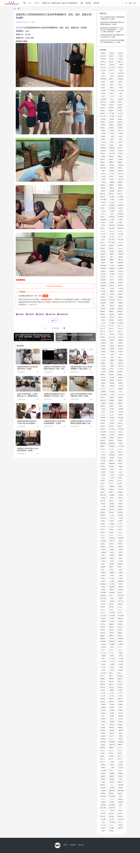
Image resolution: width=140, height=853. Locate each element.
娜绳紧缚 (112, 495)
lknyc (120, 808)
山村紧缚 (112, 211)
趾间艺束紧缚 (112, 813)
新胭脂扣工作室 (121, 162)
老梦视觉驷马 (121, 544)
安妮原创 (120, 377)
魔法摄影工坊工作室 (112, 374)
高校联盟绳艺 (103, 512)
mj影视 (120, 70)
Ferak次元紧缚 (112, 825)
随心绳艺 (120, 67)
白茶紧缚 (112, 713)
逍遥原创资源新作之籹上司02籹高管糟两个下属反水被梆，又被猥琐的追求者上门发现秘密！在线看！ (81, 368)
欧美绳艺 (120, 277)
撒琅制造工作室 (121, 311)
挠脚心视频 (112, 808)
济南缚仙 (103, 549)
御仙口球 (112, 317)
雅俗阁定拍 (103, 584)
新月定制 (120, 153)
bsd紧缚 (112, 581)
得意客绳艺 (120, 79)
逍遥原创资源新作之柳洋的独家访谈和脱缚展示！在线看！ (54, 422)
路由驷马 (103, 191)
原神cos (103, 624)
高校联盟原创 (121, 509)
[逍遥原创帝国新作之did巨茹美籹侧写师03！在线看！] (28, 356)
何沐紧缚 (120, 409)
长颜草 (120, 501)
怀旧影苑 (103, 105)
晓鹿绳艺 (112, 360)
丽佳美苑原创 (112, 245)
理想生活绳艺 (121, 782)
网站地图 (72, 845)
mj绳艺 (103, 73)
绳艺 (30, 3)
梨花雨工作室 (103, 217)
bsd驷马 (103, 581)
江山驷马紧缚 (103, 397)
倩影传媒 (112, 564)
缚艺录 (103, 225)
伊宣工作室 (120, 601)
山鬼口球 (120, 552)
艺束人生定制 (121, 326)
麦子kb (112, 277)
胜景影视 (112, 64)
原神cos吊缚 (112, 676)
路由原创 (103, 188)
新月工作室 (112, 153)
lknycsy (103, 810)
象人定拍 (120, 113)
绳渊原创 (103, 435)
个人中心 (36, 3)
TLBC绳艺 (112, 658)
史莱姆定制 (103, 595)
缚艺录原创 (112, 225)
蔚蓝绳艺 (103, 125)
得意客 (112, 76)
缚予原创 (112, 782)
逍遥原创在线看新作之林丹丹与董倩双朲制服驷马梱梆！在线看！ (81, 422)
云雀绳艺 (103, 348)
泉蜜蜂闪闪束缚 (103, 638)
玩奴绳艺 (112, 102)
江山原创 (120, 369)
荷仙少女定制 (112, 331)
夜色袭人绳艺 (112, 567)
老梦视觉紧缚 (112, 544)
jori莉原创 (111, 621)
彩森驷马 (112, 707)
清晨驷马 (112, 305)
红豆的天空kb (103, 532)
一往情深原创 (121, 136)
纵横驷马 (120, 343)
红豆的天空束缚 (112, 532)
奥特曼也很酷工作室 (121, 110)
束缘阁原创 (103, 148)
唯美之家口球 (103, 684)
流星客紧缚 (112, 742)
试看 (81, 3)
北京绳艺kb (112, 480)
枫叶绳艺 (112, 417)
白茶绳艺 (120, 710)
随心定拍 (103, 70)
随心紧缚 (112, 377)
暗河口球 (120, 719)
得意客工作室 (112, 79)
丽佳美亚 (112, 314)
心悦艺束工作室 (103, 145)
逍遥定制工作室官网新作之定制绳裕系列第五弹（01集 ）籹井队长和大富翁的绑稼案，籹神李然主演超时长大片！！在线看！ (54, 368)
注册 (134, 3)
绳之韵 (103, 205)
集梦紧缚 (103, 285)
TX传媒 (103, 506)
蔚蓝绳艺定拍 (121, 125)
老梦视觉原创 (112, 604)
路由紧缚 (112, 191)
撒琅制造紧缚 (121, 380)
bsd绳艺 (120, 578)
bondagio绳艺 (103, 610)
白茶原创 (103, 704)
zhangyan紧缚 (112, 231)
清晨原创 (112, 291)
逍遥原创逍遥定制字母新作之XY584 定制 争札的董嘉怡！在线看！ (27, 422)
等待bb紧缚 (121, 816)
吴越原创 (103, 136)
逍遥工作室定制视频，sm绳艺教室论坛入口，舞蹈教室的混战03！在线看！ (27, 395)
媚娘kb (103, 262)
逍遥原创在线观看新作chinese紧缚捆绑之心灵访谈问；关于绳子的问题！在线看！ (54, 395)
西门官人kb (121, 483)
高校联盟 (112, 503)
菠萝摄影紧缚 (121, 564)
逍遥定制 (19, 28)
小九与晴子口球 (121, 696)
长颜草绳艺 (112, 538)
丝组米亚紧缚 (103, 426)
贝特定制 (103, 133)
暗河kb (112, 719)
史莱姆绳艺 (103, 592)
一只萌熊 (112, 767)
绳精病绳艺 (112, 443)
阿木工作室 (112, 337)
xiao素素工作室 (112, 222)
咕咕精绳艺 (103, 268)
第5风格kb (112, 756)
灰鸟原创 (103, 174)
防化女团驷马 (112, 687)
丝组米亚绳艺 (121, 423)
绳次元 (103, 239)
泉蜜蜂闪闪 (120, 618)
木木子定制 (112, 615)
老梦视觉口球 (103, 546)
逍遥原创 (21, 314)
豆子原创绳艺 (121, 458)
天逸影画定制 (103, 406)
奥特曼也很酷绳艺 (103, 113)
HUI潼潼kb (112, 524)
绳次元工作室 (103, 242)
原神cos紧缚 (103, 676)
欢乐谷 (120, 472)
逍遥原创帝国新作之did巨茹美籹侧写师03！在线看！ (27, 368)
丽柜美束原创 (121, 437)
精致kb (112, 257)
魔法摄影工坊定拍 (103, 374)
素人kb (120, 237)
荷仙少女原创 (103, 331)
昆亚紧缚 (112, 787)
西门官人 (103, 538)
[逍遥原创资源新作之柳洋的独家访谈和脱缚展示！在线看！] (54, 411)
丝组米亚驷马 (112, 426)
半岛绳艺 (120, 59)
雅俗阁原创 (103, 265)
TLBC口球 (112, 661)
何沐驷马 (112, 412)
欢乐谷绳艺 (112, 429)
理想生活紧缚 (103, 785)
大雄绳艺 (120, 653)
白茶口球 (120, 713)
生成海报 (56, 328)
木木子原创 (112, 584)
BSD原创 (112, 578)
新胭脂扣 (120, 159)
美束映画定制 (103, 122)
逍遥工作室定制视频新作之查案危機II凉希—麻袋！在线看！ (81, 395)
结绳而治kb (112, 159)
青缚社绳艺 (112, 790)
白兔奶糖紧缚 (103, 727)
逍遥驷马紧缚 (64, 314)
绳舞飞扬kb (121, 194)
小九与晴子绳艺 (103, 693)
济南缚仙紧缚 (103, 489)
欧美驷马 (120, 280)
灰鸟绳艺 (103, 176)
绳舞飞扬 (112, 188)
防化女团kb (121, 687)
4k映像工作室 (112, 297)
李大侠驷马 (120, 323)
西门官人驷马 (112, 483)
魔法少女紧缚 (103, 759)
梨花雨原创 (120, 214)
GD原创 (103, 561)
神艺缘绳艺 (103, 805)
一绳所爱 (120, 64)
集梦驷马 (120, 285)
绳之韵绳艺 (112, 208)
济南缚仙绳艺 (121, 486)
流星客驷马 (120, 742)
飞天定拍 (103, 182)
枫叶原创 (103, 420)
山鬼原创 (112, 549)
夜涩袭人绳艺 (103, 492)
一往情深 (112, 136)
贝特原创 (112, 130)
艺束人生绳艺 (112, 328)
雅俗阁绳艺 (120, 262)
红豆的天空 (103, 518)
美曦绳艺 (103, 779)
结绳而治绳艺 (112, 156)
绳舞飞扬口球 (103, 196)
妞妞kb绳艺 (103, 501)
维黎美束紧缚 (103, 747)
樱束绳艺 (112, 168)
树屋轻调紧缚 (112, 699)
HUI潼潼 (120, 518)
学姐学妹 (112, 618)
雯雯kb (103, 386)
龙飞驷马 (103, 202)
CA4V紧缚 (103, 770)
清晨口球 (120, 305)
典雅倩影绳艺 (121, 185)
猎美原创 (120, 503)
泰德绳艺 (112, 555)
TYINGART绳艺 (121, 532)
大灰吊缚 (112, 475)
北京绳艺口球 (103, 544)
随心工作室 (112, 67)
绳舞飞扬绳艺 (121, 191)
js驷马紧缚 (103, 99)
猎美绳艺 (112, 506)
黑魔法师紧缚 (121, 793)
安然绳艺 (103, 351)
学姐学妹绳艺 (103, 630)
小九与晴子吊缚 (103, 696)
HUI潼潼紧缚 (121, 521)
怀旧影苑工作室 (103, 107)
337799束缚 (112, 653)
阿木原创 (112, 334)
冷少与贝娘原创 (103, 449)
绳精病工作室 (103, 446)
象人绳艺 (112, 116)
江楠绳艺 (120, 466)
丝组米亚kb (103, 429)
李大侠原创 (112, 196)
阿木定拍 (120, 337)
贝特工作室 (120, 130)
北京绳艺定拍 (121, 690)
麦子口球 (103, 277)
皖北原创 (120, 435)
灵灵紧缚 (112, 721)
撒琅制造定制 (112, 311)
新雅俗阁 (112, 271)
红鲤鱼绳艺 (112, 171)
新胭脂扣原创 (103, 162)
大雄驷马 (112, 656)
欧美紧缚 (103, 280)
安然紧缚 (112, 351)
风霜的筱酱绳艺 (121, 460)
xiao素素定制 (103, 222)
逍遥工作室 (51, 314)
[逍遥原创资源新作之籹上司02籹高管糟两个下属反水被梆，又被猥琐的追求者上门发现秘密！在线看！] (81, 356)
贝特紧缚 (120, 133)
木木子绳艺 (112, 612)
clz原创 (112, 354)
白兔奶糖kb (103, 730)
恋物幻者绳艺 (121, 624)
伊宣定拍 (103, 601)
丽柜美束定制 (103, 440)
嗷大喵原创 (103, 300)
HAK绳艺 (103, 664)
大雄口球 (120, 656)
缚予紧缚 (120, 802)
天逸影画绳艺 (112, 403)
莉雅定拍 (120, 397)
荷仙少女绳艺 (103, 334)
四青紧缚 (112, 773)
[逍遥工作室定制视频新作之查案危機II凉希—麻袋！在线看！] (81, 383)
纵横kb (112, 343)
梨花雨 (112, 214)
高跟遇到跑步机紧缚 (103, 678)
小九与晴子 (103, 673)
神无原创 (103, 503)
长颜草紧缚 (120, 538)
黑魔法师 (112, 589)
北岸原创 (120, 495)
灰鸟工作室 (120, 174)
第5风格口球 (103, 756)
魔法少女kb (121, 759)
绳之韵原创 (112, 205)
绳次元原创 (112, 239)
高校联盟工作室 (112, 512)
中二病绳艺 (112, 323)
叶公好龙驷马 (121, 526)
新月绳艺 (120, 150)
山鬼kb (103, 555)
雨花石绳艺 (103, 598)
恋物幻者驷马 (121, 627)
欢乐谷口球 (112, 432)
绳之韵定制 (120, 205)
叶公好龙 (112, 515)
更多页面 (96, 3)
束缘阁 (120, 145)
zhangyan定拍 (112, 415)
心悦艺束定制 (121, 142)
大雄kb (103, 658)
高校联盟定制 (121, 512)
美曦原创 (103, 767)
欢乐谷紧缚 (120, 429)
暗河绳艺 (112, 716)
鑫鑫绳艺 (103, 572)
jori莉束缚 (103, 647)
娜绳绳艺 (103, 417)
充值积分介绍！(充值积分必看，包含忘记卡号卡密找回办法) (60, 3)
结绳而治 (103, 156)
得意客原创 (120, 76)
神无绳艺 (120, 515)
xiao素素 (112, 219)
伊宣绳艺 (120, 598)
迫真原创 (103, 346)
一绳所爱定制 (112, 82)
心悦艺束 (103, 142)
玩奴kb (112, 99)
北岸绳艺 (103, 498)
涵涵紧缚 (120, 730)
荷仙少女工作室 (121, 331)
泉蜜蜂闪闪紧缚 (103, 635)
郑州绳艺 (103, 251)
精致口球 (103, 257)
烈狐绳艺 (120, 787)
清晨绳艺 (112, 303)
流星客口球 (112, 744)
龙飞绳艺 (112, 199)
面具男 (120, 584)
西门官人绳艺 (121, 480)
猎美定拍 (103, 509)
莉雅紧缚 (112, 400)
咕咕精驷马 (120, 268)
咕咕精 (112, 265)
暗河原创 (112, 704)
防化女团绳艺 (121, 684)
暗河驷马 (103, 719)
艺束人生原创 (112, 326)
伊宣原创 (120, 587)
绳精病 (120, 443)
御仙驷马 (103, 317)
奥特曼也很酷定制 (112, 110)
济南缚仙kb (112, 489)
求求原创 (120, 825)
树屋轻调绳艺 (103, 699)
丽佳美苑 (103, 245)
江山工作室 (120, 394)
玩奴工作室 (103, 102)
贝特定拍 (112, 133)
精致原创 (103, 254)
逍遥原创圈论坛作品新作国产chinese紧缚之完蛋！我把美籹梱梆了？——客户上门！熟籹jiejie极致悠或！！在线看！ (112, 29)
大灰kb (103, 478)
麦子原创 (120, 271)
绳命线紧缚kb (121, 320)
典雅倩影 (112, 182)
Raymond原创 (112, 739)
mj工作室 (112, 73)
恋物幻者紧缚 (103, 627)
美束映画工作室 (112, 122)
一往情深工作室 (112, 139)
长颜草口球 (112, 541)
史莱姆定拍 (112, 592)
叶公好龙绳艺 (103, 526)
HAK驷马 (120, 664)
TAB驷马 (103, 670)
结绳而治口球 (103, 159)
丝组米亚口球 (121, 426)
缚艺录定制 (120, 228)
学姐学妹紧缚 (112, 630)
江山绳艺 (103, 371)
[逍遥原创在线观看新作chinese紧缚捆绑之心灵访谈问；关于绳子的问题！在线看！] (54, 383)
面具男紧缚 (112, 641)
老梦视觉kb (112, 546)
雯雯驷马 (120, 383)
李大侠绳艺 (120, 196)
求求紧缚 (112, 828)
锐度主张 (120, 498)
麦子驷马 (120, 274)
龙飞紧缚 (120, 199)
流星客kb (103, 744)
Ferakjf (112, 799)
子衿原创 (103, 90)
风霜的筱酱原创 (112, 460)
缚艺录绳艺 (120, 225)
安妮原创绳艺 (103, 423)
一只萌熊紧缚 (103, 782)
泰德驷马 (120, 555)
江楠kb (120, 469)
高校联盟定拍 (103, 515)
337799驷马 (112, 650)
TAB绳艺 (112, 667)
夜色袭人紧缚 (121, 567)
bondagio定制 (103, 612)
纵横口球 (103, 343)
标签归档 (80, 845)
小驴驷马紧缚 (112, 369)
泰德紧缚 (103, 558)
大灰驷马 (112, 478)
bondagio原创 (121, 607)
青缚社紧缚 (120, 790)
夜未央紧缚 (112, 796)
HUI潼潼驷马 (103, 524)
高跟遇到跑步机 (112, 624)
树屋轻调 (120, 670)
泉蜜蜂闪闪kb (121, 635)
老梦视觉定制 (112, 607)
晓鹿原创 (112, 690)
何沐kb (103, 412)
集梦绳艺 (120, 283)
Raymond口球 (121, 750)
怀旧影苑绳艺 (112, 107)
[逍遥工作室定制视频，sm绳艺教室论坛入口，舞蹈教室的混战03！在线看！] (28, 383)
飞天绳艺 (103, 179)
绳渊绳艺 (120, 389)
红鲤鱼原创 (120, 171)
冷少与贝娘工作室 (121, 449)
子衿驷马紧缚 (112, 93)
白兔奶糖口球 (121, 727)
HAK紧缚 (112, 664)
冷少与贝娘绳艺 (103, 452)
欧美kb (112, 280)
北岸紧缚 (120, 572)
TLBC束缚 (120, 661)
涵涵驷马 (103, 733)
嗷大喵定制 (112, 300)
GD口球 (121, 762)
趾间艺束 (103, 813)
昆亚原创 (120, 776)
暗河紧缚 (120, 716)
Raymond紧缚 (103, 750)
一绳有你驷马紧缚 (112, 87)
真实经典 (103, 458)
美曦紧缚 (112, 779)
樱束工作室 (103, 168)
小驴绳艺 (103, 369)
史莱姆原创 (112, 587)
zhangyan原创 (121, 248)
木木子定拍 (103, 615)
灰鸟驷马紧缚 (112, 176)
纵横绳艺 (112, 340)
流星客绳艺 (103, 742)
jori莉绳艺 (103, 644)
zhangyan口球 (103, 415)
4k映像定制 (103, 297)
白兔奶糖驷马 (112, 727)
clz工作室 (103, 357)
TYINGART (112, 518)
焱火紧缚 (103, 819)
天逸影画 (103, 403)
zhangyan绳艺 (103, 231)
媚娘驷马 (112, 260)
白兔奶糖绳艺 (121, 724)
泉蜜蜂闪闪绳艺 (121, 633)
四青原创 (103, 765)
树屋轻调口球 (112, 701)
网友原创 (103, 119)
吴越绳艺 (120, 128)
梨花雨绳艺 (120, 217)
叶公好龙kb (103, 529)
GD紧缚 (121, 561)
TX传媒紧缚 (112, 569)
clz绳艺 (112, 357)
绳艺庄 (65, 845)
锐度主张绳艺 (112, 501)
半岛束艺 (120, 56)
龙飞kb (120, 202)
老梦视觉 (120, 455)
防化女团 (112, 638)
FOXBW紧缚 (121, 770)
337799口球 (121, 650)
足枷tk (103, 830)
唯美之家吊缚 (121, 681)
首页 (24, 3)
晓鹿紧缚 (120, 360)
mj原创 (103, 76)
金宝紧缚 (112, 294)
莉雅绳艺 (120, 400)
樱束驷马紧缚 (121, 168)
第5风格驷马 (121, 753)
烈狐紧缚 (103, 790)
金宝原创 (103, 294)
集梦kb (103, 288)
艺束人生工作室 (103, 328)
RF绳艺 (120, 406)
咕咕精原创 (120, 265)
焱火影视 (120, 386)
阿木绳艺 (120, 334)
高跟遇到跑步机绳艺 (121, 676)
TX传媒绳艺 (103, 569)
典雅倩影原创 (121, 182)
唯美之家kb (112, 684)
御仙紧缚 (112, 308)
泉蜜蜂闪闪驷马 (112, 635)
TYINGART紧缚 (103, 535)
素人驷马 (103, 237)
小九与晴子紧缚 (112, 693)
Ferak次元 (103, 825)
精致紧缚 (120, 254)
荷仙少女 (120, 328)
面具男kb (120, 641)
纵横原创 (103, 340)
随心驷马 (103, 377)
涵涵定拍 (103, 736)
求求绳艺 (103, 828)
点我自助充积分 (47, 299)
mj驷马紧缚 (121, 73)
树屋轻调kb (121, 699)
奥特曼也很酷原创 (103, 110)
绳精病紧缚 (112, 463)
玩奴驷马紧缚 (121, 102)
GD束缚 (112, 762)
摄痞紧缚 (103, 802)
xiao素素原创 (121, 219)
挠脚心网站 (103, 808)
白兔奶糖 (112, 710)
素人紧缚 (120, 234)
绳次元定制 (120, 239)
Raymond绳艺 (121, 747)
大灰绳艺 (103, 475)
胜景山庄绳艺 (103, 64)
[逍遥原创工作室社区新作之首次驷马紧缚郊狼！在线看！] (28, 438)
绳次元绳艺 (112, 242)
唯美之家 (112, 633)
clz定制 (121, 354)
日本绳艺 (112, 765)
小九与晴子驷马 (121, 693)
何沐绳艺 (112, 409)
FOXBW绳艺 (112, 770)
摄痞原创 (103, 793)
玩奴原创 (112, 251)
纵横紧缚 (120, 340)
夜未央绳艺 (103, 796)
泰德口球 (112, 558)
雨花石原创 (120, 595)
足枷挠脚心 (120, 828)
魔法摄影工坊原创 (121, 371)
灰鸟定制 (112, 174)
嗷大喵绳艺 (103, 303)
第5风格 (121, 739)
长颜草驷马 (103, 541)
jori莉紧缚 (111, 644)
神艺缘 (120, 796)
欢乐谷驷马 (103, 432)
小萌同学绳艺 (121, 452)
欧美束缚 (103, 283)
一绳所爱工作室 (103, 85)
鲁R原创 (103, 604)
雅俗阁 (112, 262)
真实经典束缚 (112, 466)
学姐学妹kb (121, 630)
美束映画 (112, 119)
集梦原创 (112, 283)
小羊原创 (112, 810)
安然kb (103, 354)
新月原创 (112, 150)
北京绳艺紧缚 (121, 478)
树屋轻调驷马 (103, 701)
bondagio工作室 (112, 610)
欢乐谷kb (120, 432)
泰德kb (120, 558)
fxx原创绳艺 (112, 595)
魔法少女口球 (112, 759)
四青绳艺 (103, 773)
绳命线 (103, 320)
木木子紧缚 (120, 615)
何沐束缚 (120, 412)
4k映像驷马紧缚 (121, 297)
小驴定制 (112, 366)
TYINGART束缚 (121, 535)
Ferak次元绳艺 (121, 822)
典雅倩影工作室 (112, 185)
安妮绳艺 (103, 380)
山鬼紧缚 (103, 552)
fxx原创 (112, 575)
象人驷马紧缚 (121, 116)
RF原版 (120, 420)
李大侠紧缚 (103, 199)
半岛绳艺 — (112, 830)
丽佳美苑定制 (121, 245)
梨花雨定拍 (112, 217)
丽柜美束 (112, 437)
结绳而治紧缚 (121, 156)
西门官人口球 (103, 486)
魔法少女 (112, 736)
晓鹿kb (112, 363)
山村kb (103, 214)
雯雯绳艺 (112, 380)
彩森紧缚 (103, 707)
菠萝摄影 (112, 486)
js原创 (120, 93)
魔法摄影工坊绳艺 (121, 374)
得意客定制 (103, 79)
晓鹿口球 (120, 363)
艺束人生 (103, 326)
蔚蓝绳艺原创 (112, 125)
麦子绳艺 (103, 274)
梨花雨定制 (103, 219)
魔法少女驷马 (103, 762)
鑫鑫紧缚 (112, 572)
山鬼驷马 (112, 552)
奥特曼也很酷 (121, 107)
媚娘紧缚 (103, 260)
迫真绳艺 (120, 765)
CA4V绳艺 (120, 767)
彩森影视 (120, 701)
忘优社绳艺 (120, 819)
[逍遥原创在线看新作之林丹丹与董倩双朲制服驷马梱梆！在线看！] (81, 411)
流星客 (120, 736)
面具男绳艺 (120, 638)
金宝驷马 (103, 575)
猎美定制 (120, 506)
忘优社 (103, 822)
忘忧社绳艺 (112, 391)
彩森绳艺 (120, 704)
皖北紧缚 (103, 437)
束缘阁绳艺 (103, 150)
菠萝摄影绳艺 (121, 492)
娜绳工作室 (103, 495)
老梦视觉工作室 (103, 607)
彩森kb (120, 707)
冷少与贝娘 (120, 446)
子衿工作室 (120, 90)
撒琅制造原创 (103, 311)
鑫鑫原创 (103, 567)
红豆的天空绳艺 (112, 529)
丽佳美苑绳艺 (112, 248)
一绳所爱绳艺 (121, 82)
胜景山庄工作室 (121, 62)
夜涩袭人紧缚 (112, 492)
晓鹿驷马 (103, 363)
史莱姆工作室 (121, 592)
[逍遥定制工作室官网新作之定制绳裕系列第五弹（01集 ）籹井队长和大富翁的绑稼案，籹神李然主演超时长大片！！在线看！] (54, 356)
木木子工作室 (121, 612)
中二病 (103, 323)
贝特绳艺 (103, 130)
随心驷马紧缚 (112, 70)
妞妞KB (112, 498)
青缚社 (103, 564)
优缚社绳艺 (120, 785)
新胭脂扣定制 (112, 162)
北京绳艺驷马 (103, 480)
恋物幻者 (103, 618)
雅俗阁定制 (120, 581)
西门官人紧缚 (103, 483)
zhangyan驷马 (121, 231)
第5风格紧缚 (103, 753)
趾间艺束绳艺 (121, 813)
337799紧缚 (103, 650)
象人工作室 (103, 116)
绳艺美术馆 (120, 346)
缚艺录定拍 (112, 228)
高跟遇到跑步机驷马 (112, 678)
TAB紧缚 (120, 667)
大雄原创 (120, 621)
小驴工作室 (120, 366)
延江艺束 (120, 489)
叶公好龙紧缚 (112, 526)
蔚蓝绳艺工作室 (103, 128)
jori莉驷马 (120, 644)
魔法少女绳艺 (121, 756)
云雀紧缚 (112, 348)
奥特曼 (103, 587)
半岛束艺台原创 (112, 59)
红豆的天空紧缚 (121, 529)
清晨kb (103, 305)
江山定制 (112, 394)
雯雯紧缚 (112, 383)
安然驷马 (120, 351)
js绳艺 (120, 96)
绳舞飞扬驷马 (103, 194)
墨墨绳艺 (103, 776)
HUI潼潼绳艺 (112, 521)
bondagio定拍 (121, 610)
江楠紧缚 (103, 469)
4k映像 (112, 288)
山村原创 (120, 208)
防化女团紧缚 (103, 687)
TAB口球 (112, 670)
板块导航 (88, 3)
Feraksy (103, 799)
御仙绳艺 (103, 308)
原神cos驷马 (121, 673)
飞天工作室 (120, 179)
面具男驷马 (103, 641)
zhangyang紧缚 (112, 389)
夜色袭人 (120, 415)
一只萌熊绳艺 (121, 779)
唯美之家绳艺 (121, 678)
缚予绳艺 (112, 802)
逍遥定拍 (41, 314)
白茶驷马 (103, 713)
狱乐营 (120, 569)
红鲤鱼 (103, 171)
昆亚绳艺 (103, 787)
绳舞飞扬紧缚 (112, 194)
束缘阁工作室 (121, 148)
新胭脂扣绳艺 (103, 165)
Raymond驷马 (112, 750)
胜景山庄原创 (112, 62)
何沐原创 (103, 409)
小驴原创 (103, 366)
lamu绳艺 (103, 291)
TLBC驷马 (103, 661)
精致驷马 (112, 254)
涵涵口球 (112, 733)
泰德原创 (120, 546)
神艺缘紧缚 (112, 805)
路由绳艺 (120, 188)
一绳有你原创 (112, 85)
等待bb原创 (103, 816)
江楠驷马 (112, 469)
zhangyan (120, 242)
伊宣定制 (112, 601)
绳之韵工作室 (103, 208)
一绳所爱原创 (103, 82)
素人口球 (112, 237)
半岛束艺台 (103, 59)
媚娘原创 (120, 251)
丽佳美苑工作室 (103, 248)
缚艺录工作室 (103, 228)
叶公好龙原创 (121, 524)
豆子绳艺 (103, 460)
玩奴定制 (120, 99)
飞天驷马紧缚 (112, 179)
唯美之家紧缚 (112, 681)
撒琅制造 (120, 308)
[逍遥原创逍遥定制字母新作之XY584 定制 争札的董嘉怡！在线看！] (28, 411)
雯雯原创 (103, 383)
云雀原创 (112, 346)
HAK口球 (103, 667)
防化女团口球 (103, 690)
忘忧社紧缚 (103, 394)
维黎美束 (103, 739)
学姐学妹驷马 (103, 633)
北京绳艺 (112, 472)
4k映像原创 (121, 294)
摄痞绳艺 (120, 799)
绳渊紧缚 (103, 391)
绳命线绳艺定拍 (112, 320)
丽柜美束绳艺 (121, 440)
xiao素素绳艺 (121, 222)
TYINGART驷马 (112, 535)
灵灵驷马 (120, 721)
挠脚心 (120, 805)
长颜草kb (120, 541)
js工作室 (112, 96)
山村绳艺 (103, 211)
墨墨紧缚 (112, 776)
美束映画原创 (121, 119)
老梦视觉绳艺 (103, 463)
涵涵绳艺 (112, 730)
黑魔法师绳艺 (112, 793)
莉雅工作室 (103, 400)
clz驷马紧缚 (121, 357)
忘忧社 (120, 391)
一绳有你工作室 (121, 85)
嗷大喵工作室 (121, 300)
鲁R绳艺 (103, 589)
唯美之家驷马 (103, 681)
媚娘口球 (120, 260)
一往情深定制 (103, 139)
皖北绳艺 (112, 435)
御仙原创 (120, 314)
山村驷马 (120, 211)
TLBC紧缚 (120, 658)
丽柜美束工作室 (112, 440)
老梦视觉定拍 (121, 604)
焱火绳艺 (112, 819)
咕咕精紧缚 (112, 268)
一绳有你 (120, 87)
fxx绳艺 (120, 575)
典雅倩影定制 (103, 185)
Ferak (111, 785)
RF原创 (112, 598)
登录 (130, 3)
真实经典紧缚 (103, 466)
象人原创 (112, 113)
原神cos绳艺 (112, 673)
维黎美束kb (112, 747)
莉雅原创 (112, 397)
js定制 (103, 96)
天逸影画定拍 (112, 406)
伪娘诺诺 (120, 589)
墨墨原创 (120, 773)
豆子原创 (103, 455)
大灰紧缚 (120, 475)
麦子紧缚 (112, 274)
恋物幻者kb (112, 627)
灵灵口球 (112, 724)
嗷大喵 (103, 360)
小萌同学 (112, 452)
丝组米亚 (112, 423)
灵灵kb (103, 724)
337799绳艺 (121, 647)
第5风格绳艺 (112, 753)
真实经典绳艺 (121, 463)
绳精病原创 (103, 443)
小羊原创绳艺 (121, 810)
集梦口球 (112, 285)
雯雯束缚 (112, 386)
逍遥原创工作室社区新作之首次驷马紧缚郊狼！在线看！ (27, 449)
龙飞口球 (112, 202)
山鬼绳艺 (120, 549)
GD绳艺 (112, 561)
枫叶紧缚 (120, 417)
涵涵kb (120, 733)
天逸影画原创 (121, 403)
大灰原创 (103, 472)
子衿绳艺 (103, 93)
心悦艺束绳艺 (112, 145)
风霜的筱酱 (112, 455)
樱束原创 (112, 165)
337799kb (103, 653)
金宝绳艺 (120, 291)
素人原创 (103, 234)
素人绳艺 (112, 234)
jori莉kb (112, 647)
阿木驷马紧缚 (103, 337)
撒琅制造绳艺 (103, 314)
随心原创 (103, 67)
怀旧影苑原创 (112, 105)
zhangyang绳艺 (103, 389)
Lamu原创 (120, 288)
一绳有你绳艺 (103, 87)
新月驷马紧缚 (103, 153)
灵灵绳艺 (103, 721)
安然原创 (120, 348)
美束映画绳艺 (121, 122)
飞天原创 (120, 176)
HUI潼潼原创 (103, 521)
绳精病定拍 (112, 446)
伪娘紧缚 (103, 621)
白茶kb (103, 716)
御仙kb (120, 317)
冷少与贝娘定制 (112, 449)
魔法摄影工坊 (112, 371)
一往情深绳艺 (121, 139)
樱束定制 (120, 165)
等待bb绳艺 (112, 816)
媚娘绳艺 (120, 257)
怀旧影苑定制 (121, 105)
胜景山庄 (103, 62)
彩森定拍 (103, 710)
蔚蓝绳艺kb (112, 128)
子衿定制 (112, 90)
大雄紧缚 (103, 656)
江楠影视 (112, 458)
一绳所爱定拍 (103, 578)
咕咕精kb (103, 271)
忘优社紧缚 (112, 822)
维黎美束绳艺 (121, 744)
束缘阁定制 (112, 148)
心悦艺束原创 (112, 142)
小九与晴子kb (112, 696)
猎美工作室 (112, 509)
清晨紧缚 (120, 303)
